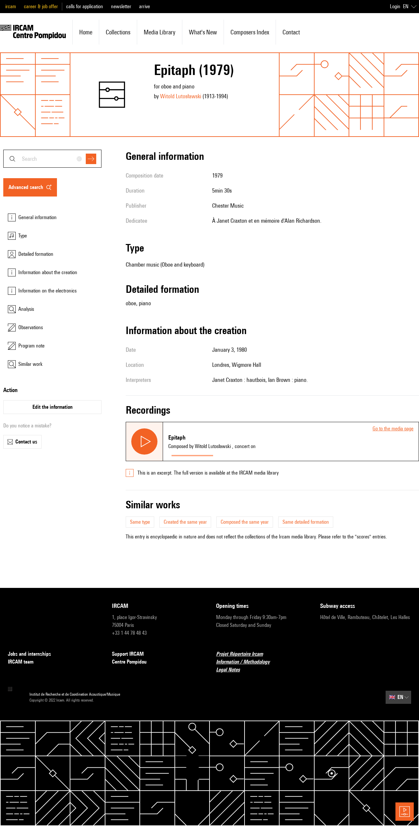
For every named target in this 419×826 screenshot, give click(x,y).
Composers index (249, 32)
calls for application (84, 6)
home (85, 32)
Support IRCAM (128, 654)
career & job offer (41, 6)
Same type (140, 522)
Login (395, 6)
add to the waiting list (242, 454)
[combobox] (52, 159)
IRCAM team (20, 662)
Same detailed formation (305, 522)
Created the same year (185, 522)
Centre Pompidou (129, 662)
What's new (203, 32)
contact (291, 32)
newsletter (121, 6)
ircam (10, 6)
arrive (144, 6)
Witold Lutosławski (180, 96)
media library (159, 32)
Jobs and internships (29, 654)
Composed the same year (245, 522)
